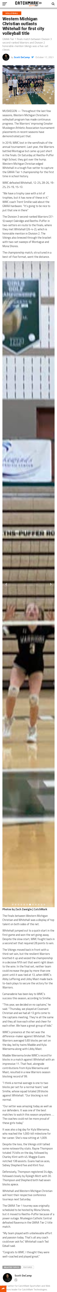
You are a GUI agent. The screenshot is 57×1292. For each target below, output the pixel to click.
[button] (13, 904)
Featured (27, 1267)
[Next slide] (50, 584)
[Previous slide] (6, 584)
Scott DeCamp (22, 57)
